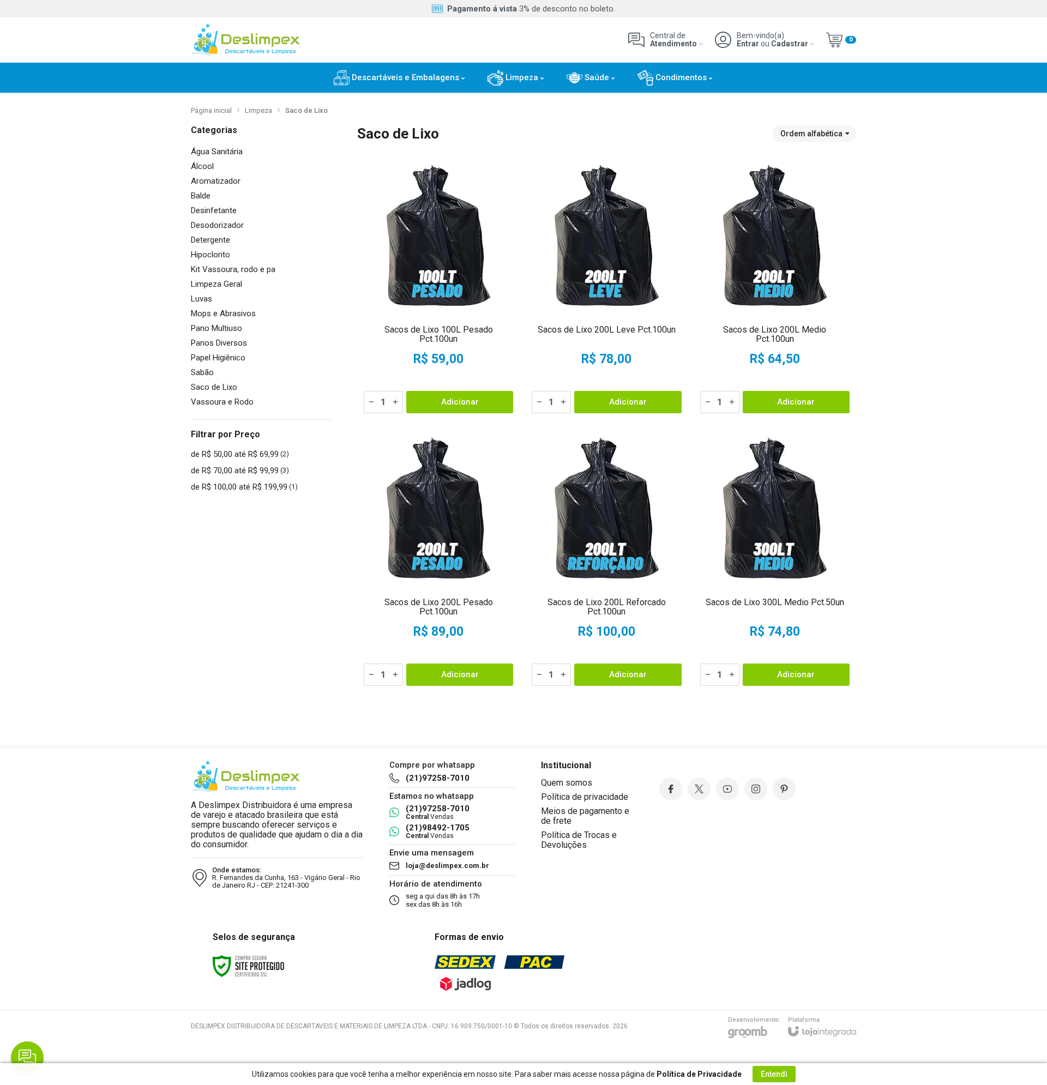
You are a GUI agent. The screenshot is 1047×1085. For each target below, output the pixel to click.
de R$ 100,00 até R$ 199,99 (244, 487)
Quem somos (566, 782)
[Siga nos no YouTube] (727, 788)
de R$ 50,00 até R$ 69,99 (240, 454)
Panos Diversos (219, 343)
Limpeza (258, 110)
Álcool (202, 166)
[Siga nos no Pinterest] (784, 788)
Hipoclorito (210, 255)
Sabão (202, 372)
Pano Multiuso (216, 328)
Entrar (748, 44)
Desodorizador (217, 225)
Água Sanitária (217, 151)
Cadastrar (789, 44)
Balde (200, 196)
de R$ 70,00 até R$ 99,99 (240, 470)
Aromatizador (215, 181)
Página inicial (211, 110)
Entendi (774, 1074)
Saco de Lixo (214, 387)
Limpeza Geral (216, 284)
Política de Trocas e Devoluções (579, 840)
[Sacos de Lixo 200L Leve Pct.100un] (606, 286)
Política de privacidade (584, 797)
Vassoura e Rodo (222, 402)
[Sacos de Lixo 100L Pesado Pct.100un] (438, 286)
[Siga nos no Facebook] (670, 788)
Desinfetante (214, 210)
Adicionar (460, 402)
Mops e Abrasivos (223, 313)
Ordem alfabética (811, 133)
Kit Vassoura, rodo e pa (233, 269)
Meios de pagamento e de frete (585, 816)
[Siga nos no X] (699, 788)
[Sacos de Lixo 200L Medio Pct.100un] (775, 286)
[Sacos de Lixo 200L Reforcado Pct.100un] (606, 559)
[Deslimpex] (245, 40)
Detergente (210, 240)
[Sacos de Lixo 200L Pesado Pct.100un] (438, 559)
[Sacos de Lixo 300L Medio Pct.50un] (775, 559)
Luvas (201, 299)
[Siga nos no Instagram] (755, 788)
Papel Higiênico (218, 358)
